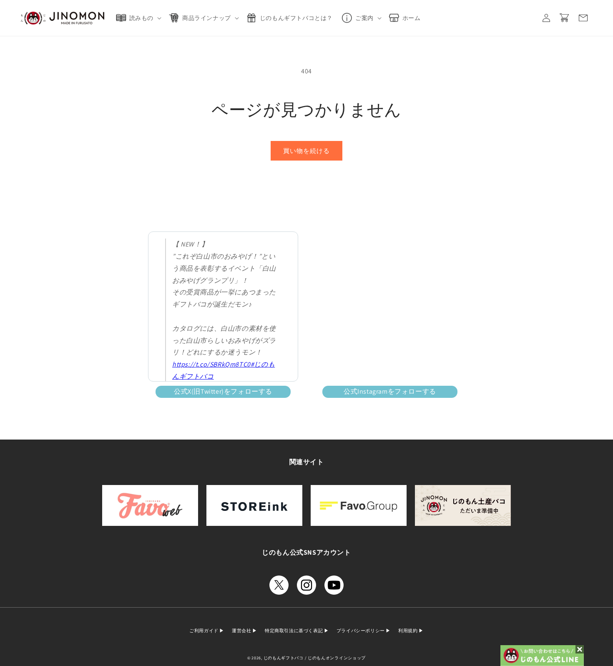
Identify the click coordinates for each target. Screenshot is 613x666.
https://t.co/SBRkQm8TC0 (211, 364)
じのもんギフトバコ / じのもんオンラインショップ (315, 658)
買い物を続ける (306, 151)
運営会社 (242, 630)
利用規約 (408, 630)
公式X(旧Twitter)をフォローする (223, 391)
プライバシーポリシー (361, 630)
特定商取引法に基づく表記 (294, 630)
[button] (140, 18)
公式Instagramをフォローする (390, 391)
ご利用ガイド (204, 630)
